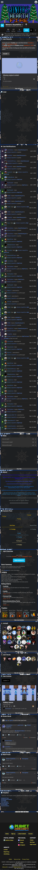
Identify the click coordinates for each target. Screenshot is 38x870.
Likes (4, 737)
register (11, 720)
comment (17, 317)
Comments (32, 737)
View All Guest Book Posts (19, 751)
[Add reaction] (24, 735)
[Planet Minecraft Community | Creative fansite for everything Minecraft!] (19, 827)
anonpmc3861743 (11, 415)
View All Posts (19, 789)
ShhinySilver (9, 342)
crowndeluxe (9, 150)
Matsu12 (9, 291)
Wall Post (6, 174)
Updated (5, 680)
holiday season (8, 702)
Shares (25, 737)
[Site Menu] (2, 2)
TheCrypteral (10, 267)
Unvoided (9, 251)
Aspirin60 (9, 167)
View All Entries (19, 713)
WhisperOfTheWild (7, 799)
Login (6, 720)
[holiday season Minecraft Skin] (19, 693)
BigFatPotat (9, 239)
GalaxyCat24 (10, 347)
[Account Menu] (36, 2)
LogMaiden (5, 802)
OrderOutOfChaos (11, 161)
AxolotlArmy (9, 386)
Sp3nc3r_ (9, 353)
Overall (5, 53)
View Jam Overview (19, 620)
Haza (8, 223)
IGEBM (8, 196)
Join (26, 30)
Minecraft (4, 867)
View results (19, 560)
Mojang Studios (17, 867)
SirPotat (8, 302)
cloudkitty (9, 156)
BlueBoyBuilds (10, 177)
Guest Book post (22, 150)
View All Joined (19, 651)
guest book (20, 725)
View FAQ (19, 469)
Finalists (19, 30)
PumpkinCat (9, 329)
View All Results (19, 88)
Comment (12, 735)
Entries (8, 30)
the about (6, 570)
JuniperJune (9, 380)
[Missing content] (19, 65)
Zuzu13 (8, 296)
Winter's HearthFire (11, 152)
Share (20, 735)
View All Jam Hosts (19, 673)
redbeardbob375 (10, 421)
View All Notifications (19, 432)
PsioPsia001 (10, 183)
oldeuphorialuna (10, 245)
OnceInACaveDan (11, 426)
